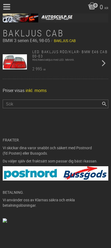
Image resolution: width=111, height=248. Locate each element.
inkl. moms (36, 90)
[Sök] (104, 104)
